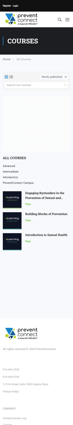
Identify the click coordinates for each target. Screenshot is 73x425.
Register (7, 5)
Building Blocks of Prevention (46, 214)
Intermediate (11, 171)
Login (15, 5)
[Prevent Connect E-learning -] (25, 19)
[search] (65, 85)
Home (6, 59)
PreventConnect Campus (18, 183)
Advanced (9, 166)
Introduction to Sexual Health (46, 235)
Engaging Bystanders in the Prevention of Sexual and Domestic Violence (44, 197)
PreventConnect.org (14, 418)
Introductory (10, 177)
